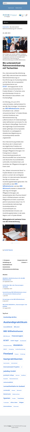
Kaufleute (23, 375)
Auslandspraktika (9, 317)
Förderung (22, 354)
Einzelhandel (23, 340)
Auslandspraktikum (15, 322)
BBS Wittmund (6, 336)
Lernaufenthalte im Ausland (14, 386)
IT (21, 367)
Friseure (16, 354)
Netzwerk (19, 390)
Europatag (11, 349)
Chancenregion (17, 336)
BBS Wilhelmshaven (12, 108)
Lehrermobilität (8, 382)
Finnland (8, 353)
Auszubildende (7, 327)
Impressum (11, 8)
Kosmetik (5, 378)
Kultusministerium (14, 378)
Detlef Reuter (8, 250)
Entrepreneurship (7, 345)
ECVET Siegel (14, 340)
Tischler (14, 398)
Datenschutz (19, 8)
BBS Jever (17, 327)
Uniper (21, 402)
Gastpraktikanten (12, 358)
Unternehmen (7, 406)
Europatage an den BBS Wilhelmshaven (14, 299)
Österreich (16, 406)
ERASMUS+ (18, 345)
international (14, 363)
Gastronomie (6, 363)
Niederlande (7, 394)
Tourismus (20, 398)
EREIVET (5, 349)
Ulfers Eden (13, 402)
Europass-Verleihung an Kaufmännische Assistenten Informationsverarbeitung (10, 264)
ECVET (5, 86)
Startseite (6, 27)
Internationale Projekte (11, 367)
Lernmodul (6, 390)
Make (9, 426)
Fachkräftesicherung (20, 349)
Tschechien (6, 402)
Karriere (18, 375)
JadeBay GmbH (9, 371)
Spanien (6, 398)
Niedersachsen (16, 394)
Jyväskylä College (8, 375)
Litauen (13, 390)
